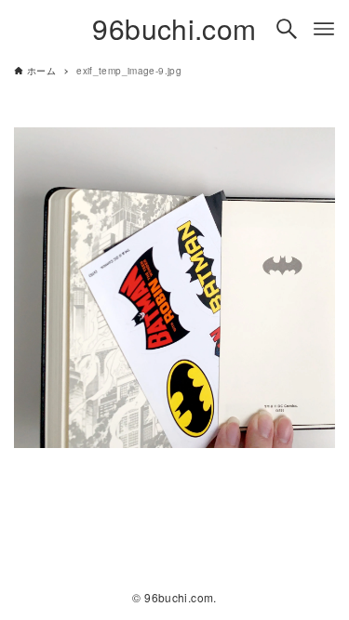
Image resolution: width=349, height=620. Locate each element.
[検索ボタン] (286, 28)
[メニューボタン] (323, 28)
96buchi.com (174, 28)
